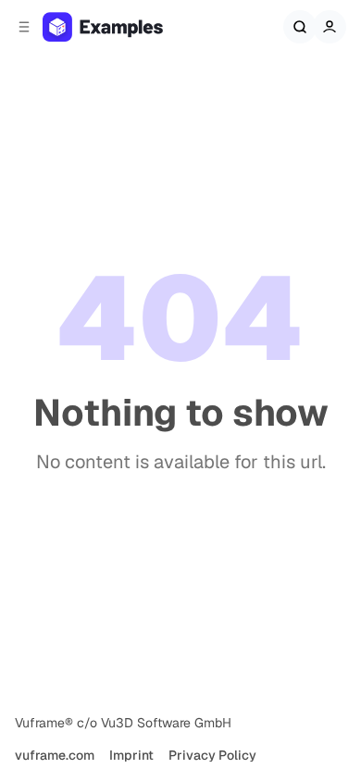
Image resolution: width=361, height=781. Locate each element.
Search (300, 26)
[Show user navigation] (329, 26)
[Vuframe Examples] (121, 27)
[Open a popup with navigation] (24, 26)
